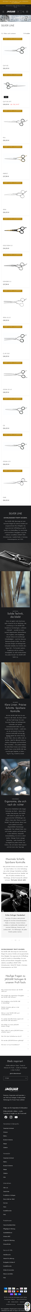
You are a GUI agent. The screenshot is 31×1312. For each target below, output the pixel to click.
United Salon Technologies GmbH (15, 1297)
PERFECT (5, 173)
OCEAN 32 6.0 (7, 389)
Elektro (5, 1136)
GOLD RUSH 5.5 (7, 245)
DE (18, 11)
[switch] (27, 1310)
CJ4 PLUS (5, 65)
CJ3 (4, 425)
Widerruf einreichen (8, 1270)
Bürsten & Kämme (8, 1140)
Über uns (5, 1187)
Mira (4, 137)
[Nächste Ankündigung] (28, 6)
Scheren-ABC (6, 1236)
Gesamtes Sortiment (8, 1128)
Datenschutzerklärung (22, 1299)
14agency (13, 1299)
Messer (5, 1144)
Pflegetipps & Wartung (9, 1229)
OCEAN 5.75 (6, 461)
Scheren (5, 1132)
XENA (4, 209)
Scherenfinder (7, 1244)
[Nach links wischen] (12, 940)
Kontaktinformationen (11, 1304)
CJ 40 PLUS (6, 353)
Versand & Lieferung (8, 1258)
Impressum (22, 1302)
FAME (4, 497)
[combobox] (19, 11)
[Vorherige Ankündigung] (3, 6)
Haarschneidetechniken (9, 1225)
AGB (9, 1302)
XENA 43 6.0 (7, 317)
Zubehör (5, 1147)
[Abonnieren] (26, 1078)
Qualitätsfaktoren (7, 1232)
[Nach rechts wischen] (19, 940)
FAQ (4, 1214)
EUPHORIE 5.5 (7, 281)
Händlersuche (6, 1254)
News (4, 1207)
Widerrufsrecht (14, 1302)
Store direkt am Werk (9, 1199)
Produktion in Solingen (9, 1195)
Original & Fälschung (9, 1240)
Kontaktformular (7, 1211)
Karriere (5, 1203)
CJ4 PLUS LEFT (7, 101)
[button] (3, 12)
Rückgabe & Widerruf (9, 1262)
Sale (4, 1177)
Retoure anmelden (8, 1274)
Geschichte (6, 1191)
